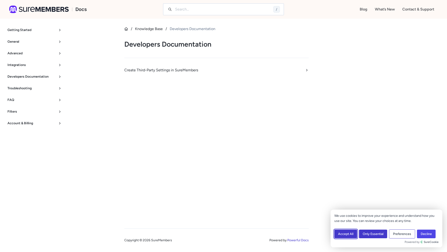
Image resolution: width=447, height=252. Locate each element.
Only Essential (373, 234)
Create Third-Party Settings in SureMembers (161, 70)
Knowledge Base (149, 29)
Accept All (345, 234)
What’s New (385, 9)
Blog (363, 9)
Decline (426, 234)
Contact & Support (418, 9)
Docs (81, 9)
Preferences (402, 234)
